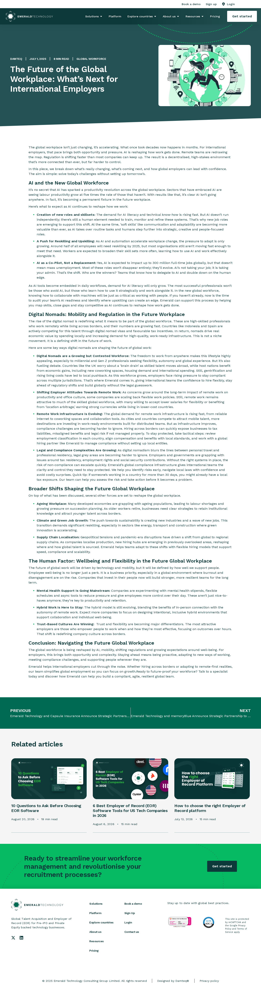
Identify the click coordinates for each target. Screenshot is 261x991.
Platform (95, 913)
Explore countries (101, 922)
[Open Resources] (202, 16)
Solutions (96, 903)
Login (128, 922)
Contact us (131, 931)
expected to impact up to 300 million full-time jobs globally (159, 263)
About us (95, 931)
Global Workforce (91, 58)
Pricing (94, 950)
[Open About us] (178, 16)
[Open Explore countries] (155, 16)
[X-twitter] (13, 938)
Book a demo (133, 903)
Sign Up (129, 913)
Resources (96, 941)
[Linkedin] (21, 938)
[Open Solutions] (101, 16)
